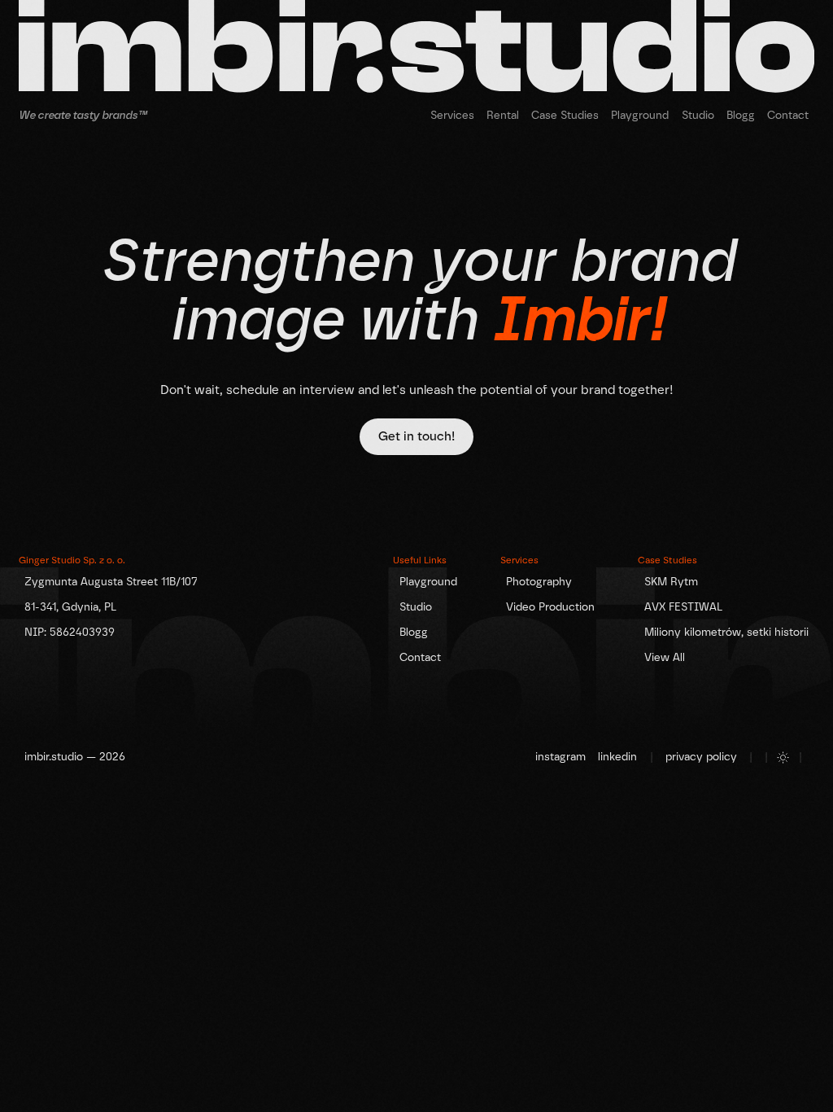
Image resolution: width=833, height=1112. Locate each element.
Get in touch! (416, 436)
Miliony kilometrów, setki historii (726, 631)
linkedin (617, 756)
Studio (698, 114)
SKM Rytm (671, 581)
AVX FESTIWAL (683, 606)
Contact (788, 114)
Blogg (740, 114)
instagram (560, 756)
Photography (539, 581)
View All (664, 656)
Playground (640, 114)
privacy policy (701, 756)
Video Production (550, 606)
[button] (452, 115)
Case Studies (565, 114)
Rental (502, 114)
